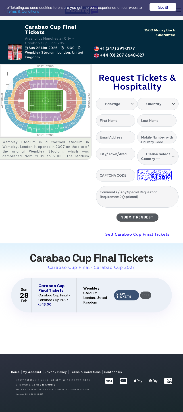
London (89, 298)
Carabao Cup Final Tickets (51, 288)
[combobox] (116, 104)
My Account (32, 372)
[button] (7, 74)
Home (16, 372)
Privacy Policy (56, 372)
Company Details (43, 384)
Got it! (163, 7)
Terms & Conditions (23, 11)
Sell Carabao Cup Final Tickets (137, 234)
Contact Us (113, 372)
